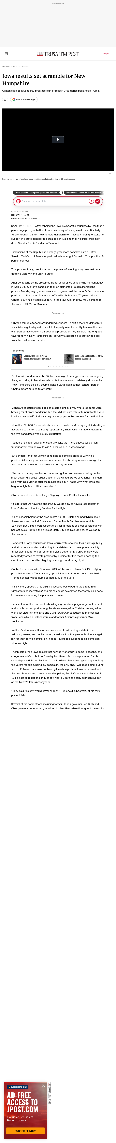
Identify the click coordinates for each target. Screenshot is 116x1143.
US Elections (23, 66)
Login (106, 53)
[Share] (5, 99)
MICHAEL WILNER (21, 211)
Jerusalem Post (8, 66)
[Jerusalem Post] (58, 55)
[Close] (110, 174)
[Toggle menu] (6, 53)
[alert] (25, 1110)
